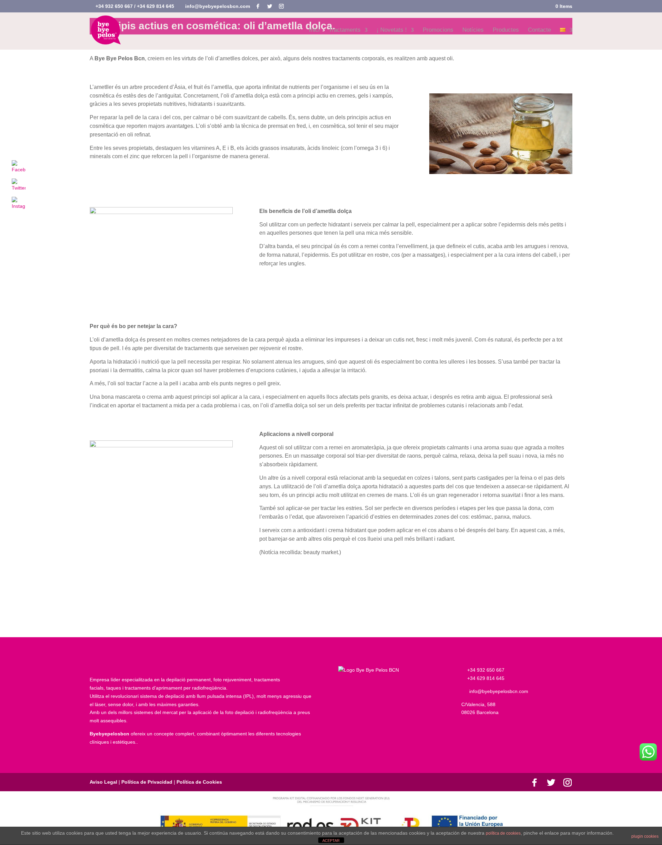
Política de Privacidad (147, 782)
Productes (506, 30)
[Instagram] (281, 6)
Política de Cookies (198, 782)
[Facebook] (257, 6)
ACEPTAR (331, 840)
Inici (314, 30)
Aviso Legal (104, 782)
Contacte (539, 30)
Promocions (438, 30)
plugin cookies (645, 836)
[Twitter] (269, 6)
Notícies (473, 30)
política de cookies (503, 833)
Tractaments (345, 30)
